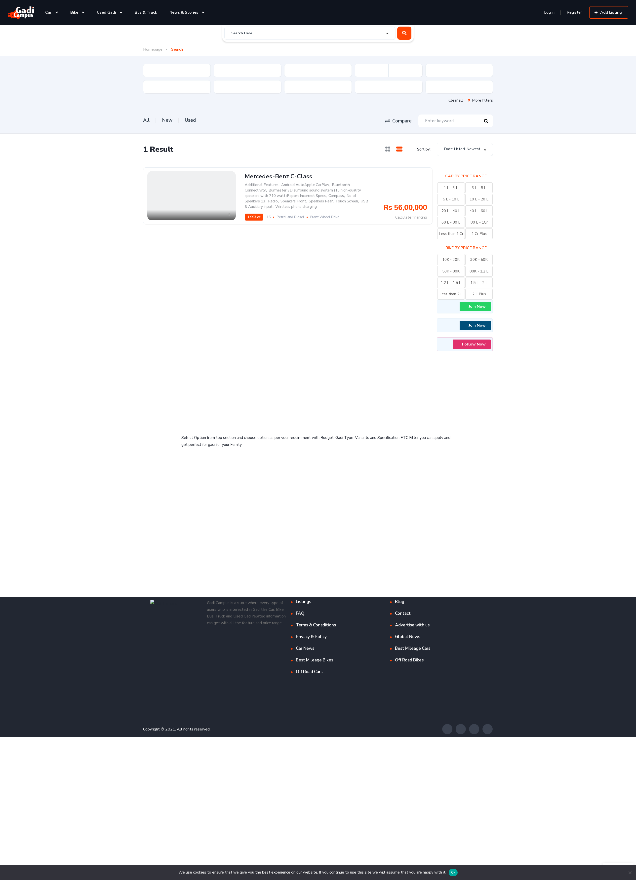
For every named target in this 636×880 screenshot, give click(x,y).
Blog (399, 602)
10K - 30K (451, 259)
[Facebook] (447, 729)
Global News (407, 637)
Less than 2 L (451, 294)
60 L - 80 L (450, 222)
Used (190, 120)
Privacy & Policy (311, 637)
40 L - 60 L (479, 210)
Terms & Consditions (316, 625)
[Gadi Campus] (21, 12)
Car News (305, 648)
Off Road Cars (309, 672)
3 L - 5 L (479, 187)
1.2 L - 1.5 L (451, 282)
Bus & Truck (146, 12)
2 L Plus (479, 294)
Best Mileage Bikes (314, 660)
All (146, 120)
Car (48, 12)
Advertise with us (412, 625)
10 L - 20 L (479, 199)
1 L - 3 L (451, 187)
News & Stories (183, 12)
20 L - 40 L (450, 210)
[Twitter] (461, 729)
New (167, 120)
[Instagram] (474, 729)
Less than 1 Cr (451, 233)
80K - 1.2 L (479, 271)
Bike (74, 12)
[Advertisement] (248, 389)
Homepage (152, 49)
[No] (629, 872)
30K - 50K (479, 259)
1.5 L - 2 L (479, 282)
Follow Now (474, 344)
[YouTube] (487, 729)
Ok (453, 872)
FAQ (300, 613)
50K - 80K (451, 271)
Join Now (477, 306)
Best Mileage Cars (412, 648)
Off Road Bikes (409, 660)
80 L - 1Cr (479, 222)
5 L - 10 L (451, 199)
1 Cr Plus (479, 233)
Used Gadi (106, 12)
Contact (403, 613)
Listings (303, 602)
